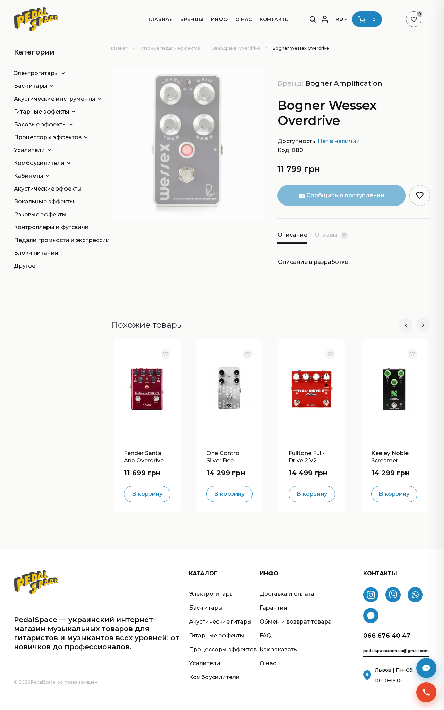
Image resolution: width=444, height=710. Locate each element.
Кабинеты (28, 176)
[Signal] (370, 615)
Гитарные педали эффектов (169, 48)
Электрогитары (36, 73)
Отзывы (330, 235)
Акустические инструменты (49, 98)
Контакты (274, 19)
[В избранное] (165, 354)
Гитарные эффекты (41, 111)
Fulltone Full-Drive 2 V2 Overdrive (307, 456)
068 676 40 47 (386, 636)
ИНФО (219, 19)
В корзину (147, 494)
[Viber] (393, 594)
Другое (24, 265)
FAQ (265, 635)
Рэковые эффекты (40, 214)
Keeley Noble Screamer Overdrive (390, 456)
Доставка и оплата (286, 594)
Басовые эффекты (40, 124)
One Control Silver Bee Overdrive (223, 456)
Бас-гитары (31, 86)
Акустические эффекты (48, 188)
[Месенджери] (426, 668)
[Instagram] (370, 594)
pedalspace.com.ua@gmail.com (396, 651)
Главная (160, 19)
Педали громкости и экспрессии (49, 240)
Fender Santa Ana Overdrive (144, 456)
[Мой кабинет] (325, 19)
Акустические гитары (220, 621)
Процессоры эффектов (48, 137)
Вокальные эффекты (44, 201)
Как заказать (278, 649)
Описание (292, 235)
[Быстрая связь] (426, 692)
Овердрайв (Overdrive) (236, 48)
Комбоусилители (39, 163)
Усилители (29, 150)
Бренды (191, 19)
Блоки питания (36, 253)
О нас (243, 19)
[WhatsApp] (415, 594)
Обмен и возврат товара (295, 621)
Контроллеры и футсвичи (49, 227)
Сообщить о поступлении (345, 195)
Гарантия (273, 607)
